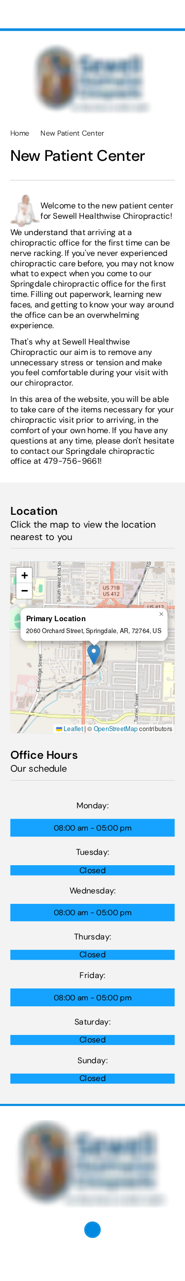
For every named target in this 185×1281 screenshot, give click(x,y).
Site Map (74, 1268)
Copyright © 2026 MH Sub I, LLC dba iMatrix (75, 1260)
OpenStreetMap (116, 728)
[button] (93, 654)
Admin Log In (29, 1268)
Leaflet (72, 728)
